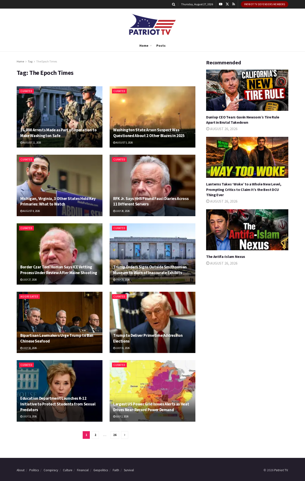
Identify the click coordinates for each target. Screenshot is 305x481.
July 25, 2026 (122, 279)
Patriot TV (281, 470)
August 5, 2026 (124, 142)
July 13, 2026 (29, 416)
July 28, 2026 (122, 211)
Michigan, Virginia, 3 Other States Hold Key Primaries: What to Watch (58, 201)
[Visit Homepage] (152, 24)
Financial (83, 470)
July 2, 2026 (121, 416)
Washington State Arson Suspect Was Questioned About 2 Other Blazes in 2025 (149, 132)
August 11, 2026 (31, 142)
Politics (34, 470)
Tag (30, 61)
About (21, 470)
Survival (129, 470)
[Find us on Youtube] (220, 4)
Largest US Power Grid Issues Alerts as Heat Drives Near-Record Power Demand (151, 406)
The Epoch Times (46, 61)
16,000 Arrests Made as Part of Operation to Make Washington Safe (58, 132)
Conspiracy (51, 470)
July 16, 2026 (122, 348)
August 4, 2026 (31, 211)
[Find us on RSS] (233, 4)
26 (115, 435)
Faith (116, 470)
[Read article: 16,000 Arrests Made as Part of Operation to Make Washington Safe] (59, 117)
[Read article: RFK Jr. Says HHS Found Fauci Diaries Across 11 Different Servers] (152, 185)
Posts (161, 45)
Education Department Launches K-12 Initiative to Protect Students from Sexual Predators (58, 404)
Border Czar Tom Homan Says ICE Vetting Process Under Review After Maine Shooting (58, 269)
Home (143, 45)
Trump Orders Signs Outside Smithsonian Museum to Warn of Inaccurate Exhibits (150, 269)
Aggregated (29, 296)
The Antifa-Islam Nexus (225, 256)
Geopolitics (100, 470)
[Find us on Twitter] (227, 4)
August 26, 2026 (223, 128)
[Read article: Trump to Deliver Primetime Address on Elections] (152, 322)
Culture (67, 470)
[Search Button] (173, 4)
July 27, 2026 (29, 279)
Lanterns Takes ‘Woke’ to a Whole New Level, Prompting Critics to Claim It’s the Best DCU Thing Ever (243, 189)
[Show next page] (124, 435)
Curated (26, 91)
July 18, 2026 (29, 348)
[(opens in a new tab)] (59, 322)
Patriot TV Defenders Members (264, 4)
